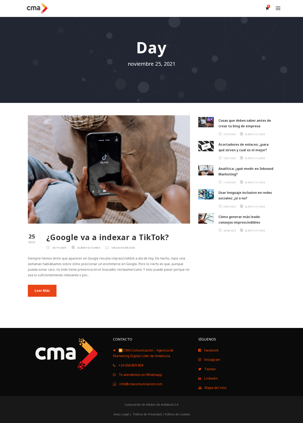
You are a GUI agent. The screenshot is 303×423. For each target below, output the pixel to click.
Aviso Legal (121, 414)
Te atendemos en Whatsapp (140, 374)
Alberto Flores (89, 247)
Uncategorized (123, 247)
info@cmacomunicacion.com (140, 384)
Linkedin (211, 378)
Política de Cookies (177, 414)
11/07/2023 (229, 182)
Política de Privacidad (146, 414)
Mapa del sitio (215, 387)
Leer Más (42, 290)
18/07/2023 (229, 158)
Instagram (212, 359)
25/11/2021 (59, 247)
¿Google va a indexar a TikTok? (107, 237)
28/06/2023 (229, 230)
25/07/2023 (229, 134)
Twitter (210, 369)
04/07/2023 (229, 206)
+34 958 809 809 (131, 365)
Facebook (211, 350)
